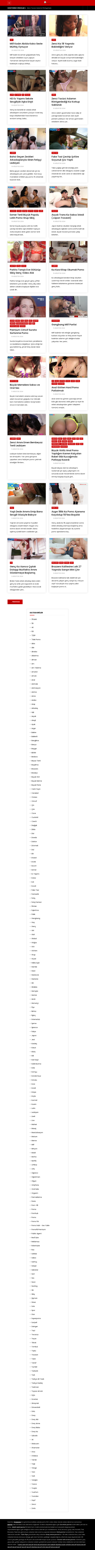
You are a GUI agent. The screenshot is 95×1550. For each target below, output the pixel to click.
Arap (33, 704)
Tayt (33, 1330)
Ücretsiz (35, 1399)
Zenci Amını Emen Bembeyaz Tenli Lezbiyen (26, 444)
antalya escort (71, 1544)
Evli (33, 882)
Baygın (34, 748)
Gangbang (55, 321)
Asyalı (34, 716)
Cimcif (17, 321)
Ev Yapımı (18, 95)
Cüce (34, 813)
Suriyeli (34, 1322)
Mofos (34, 1157)
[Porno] (47, 2)
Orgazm (35, 1193)
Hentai (34, 995)
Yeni (33, 1472)
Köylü (34, 1096)
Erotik (34, 862)
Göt (33, 946)
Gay (33, 922)
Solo (33, 1306)
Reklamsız (71, 444)
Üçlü (33, 1395)
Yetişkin (35, 1480)
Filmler (34, 906)
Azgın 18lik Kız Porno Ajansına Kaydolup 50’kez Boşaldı (68, 513)
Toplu (34, 1351)
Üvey (33, 1415)
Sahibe (34, 1254)
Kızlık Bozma (36, 1064)
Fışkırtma (35, 910)
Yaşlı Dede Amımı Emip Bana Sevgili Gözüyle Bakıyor (26, 513)
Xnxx (33, 1452)
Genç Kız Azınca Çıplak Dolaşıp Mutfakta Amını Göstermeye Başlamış (23, 569)
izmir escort (29, 1544)
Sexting (34, 1286)
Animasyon (36, 688)
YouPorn (61, 384)
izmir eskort (51, 1544)
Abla (33, 643)
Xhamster (64, 447)
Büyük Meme (14, 381)
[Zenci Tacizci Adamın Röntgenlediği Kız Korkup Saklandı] (68, 80)
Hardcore (35, 975)
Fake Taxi (54, 153)
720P (33, 635)
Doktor (34, 841)
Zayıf (33, 1500)
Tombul (35, 1347)
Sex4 (33, 1282)
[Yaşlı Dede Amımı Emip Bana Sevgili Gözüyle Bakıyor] (27, 494)
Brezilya (35, 773)
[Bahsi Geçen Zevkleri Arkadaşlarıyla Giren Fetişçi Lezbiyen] (27, 139)
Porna (64, 441)
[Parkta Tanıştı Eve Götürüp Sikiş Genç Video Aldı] (27, 252)
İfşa (33, 1007)
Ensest (34, 858)
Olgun (34, 1181)
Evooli (34, 886)
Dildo (33, 829)
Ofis (33, 1169)
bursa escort (81, 1544)
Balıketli (34, 736)
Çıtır (11, 95)
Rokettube (36, 1246)
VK (32, 1439)
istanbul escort (36, 1547)
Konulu (54, 441)
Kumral (34, 1100)
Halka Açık (36, 963)
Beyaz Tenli (36, 761)
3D (33, 623)
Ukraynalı (35, 1403)
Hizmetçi (35, 1003)
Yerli (33, 1476)
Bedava (35, 757)
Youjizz (27, 95)
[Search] (84, 3)
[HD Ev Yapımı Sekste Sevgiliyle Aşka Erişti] (27, 80)
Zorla (33, 1508)
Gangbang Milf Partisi (64, 324)
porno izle (21, 1544)
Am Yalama (36, 668)
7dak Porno (36, 639)
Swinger (35, 1326)
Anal (56, 381)
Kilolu (34, 1052)
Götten (30, 211)
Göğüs (34, 942)
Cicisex (34, 797)
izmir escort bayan (40, 1544)
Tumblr (34, 1367)
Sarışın (34, 1266)
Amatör (12, 266)
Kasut (34, 1047)
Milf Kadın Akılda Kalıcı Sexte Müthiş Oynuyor (26, 45)
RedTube (35, 1237)
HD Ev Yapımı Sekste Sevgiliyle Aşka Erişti (21, 100)
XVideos (54, 384)
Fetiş (26, 321)
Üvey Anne (36, 1423)
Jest (81, 439)
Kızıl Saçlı (35, 1060)
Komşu (34, 1072)
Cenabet (35, 793)
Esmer (34, 870)
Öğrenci (35, 1173)
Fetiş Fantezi (36, 902)
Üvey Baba (36, 1427)
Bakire (34, 732)
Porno (70, 441)
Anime (34, 692)
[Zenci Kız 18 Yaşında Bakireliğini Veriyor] (68, 25)
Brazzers (55, 563)
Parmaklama (37, 1197)
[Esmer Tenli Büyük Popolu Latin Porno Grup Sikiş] (27, 197)
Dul (22, 321)
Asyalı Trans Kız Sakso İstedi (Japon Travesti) (68, 216)
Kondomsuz (36, 1076)
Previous (15, 602)
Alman (34, 660)
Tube (34, 1359)
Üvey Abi (35, 1419)
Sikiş (33, 1294)
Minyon (12, 323)
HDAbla (34, 987)
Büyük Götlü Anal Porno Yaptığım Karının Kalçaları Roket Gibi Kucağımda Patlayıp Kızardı (66, 455)
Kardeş (34, 1043)
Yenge (34, 1468)
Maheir (35, 321)
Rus (33, 1250)
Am (33, 664)
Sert (77, 444)
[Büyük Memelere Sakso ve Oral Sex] (27, 367)
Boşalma (35, 765)
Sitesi (34, 1302)
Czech (19, 211)
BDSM (34, 753)
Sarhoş (34, 1262)
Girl (33, 930)
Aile (33, 647)
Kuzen (34, 1104)
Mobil (77, 381)
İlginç (34, 1015)
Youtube (35, 1496)
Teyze (34, 1338)
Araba (34, 700)
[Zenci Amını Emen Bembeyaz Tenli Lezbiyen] (27, 424)
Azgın (12, 321)
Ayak (33, 724)
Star (33, 1314)
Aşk (33, 712)
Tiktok (34, 1342)
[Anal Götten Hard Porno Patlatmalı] (68, 367)
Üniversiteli (55, 447)
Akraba (34, 651)
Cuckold (13, 211)
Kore (33, 1084)
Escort (34, 866)
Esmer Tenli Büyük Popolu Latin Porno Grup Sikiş (24, 216)
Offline (34, 1165)
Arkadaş (35, 708)
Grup (36, 211)
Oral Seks (35, 1189)
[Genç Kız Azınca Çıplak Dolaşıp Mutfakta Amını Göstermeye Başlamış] (27, 549)
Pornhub (35, 1213)
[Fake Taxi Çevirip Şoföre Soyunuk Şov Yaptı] (68, 139)
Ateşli (34, 720)
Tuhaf (34, 1363)
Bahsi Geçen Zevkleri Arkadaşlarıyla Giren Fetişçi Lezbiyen (39, 8)
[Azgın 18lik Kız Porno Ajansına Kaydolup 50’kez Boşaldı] (68, 494)
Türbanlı (35, 1371)
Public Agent (37, 1233)
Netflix (34, 1161)
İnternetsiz (36, 1019)
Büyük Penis (36, 785)
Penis (34, 1201)
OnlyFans (35, 1185)
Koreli (34, 1088)
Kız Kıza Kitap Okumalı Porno (68, 269)
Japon (34, 1035)
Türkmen (35, 1387)
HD (23, 95)
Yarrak (22, 326)
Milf (11, 40)
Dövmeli (35, 845)
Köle (30, 321)
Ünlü (33, 1411)
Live (33, 1120)
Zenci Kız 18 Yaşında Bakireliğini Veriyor (63, 45)
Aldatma (35, 656)
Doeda (34, 837)
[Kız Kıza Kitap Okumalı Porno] (68, 252)
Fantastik (35, 894)
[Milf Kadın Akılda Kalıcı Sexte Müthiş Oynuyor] (27, 25)
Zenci (53, 40)
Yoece (34, 1484)
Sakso (24, 266)
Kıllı (33, 1056)
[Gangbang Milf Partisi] (68, 307)
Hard (72, 381)
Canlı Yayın (36, 789)
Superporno (36, 1318)
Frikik (33, 914)
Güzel (68, 381)
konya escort (55, 1547)
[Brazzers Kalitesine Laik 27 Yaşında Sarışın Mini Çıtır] (68, 549)
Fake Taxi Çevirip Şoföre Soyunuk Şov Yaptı (65, 158)
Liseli (33, 1116)
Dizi (33, 833)
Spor (33, 1310)
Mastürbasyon (37, 1132)
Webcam (35, 1444)
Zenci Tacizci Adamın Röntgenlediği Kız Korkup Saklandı (66, 101)
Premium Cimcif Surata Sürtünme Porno (23, 331)
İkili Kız (34, 1011)
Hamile (34, 967)
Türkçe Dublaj (37, 1383)
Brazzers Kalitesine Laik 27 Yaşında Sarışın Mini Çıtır (66, 568)
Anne (34, 696)
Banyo (34, 744)
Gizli (74, 439)
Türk (33, 1375)
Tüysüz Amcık (14, 326)
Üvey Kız (35, 1431)
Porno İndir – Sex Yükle (40, 1225)
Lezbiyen (12, 153)
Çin (33, 805)
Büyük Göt (36, 777)
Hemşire (35, 991)
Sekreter (35, 1270)
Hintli (33, 999)
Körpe (34, 1092)
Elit (33, 854)
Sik (34, 323)
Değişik (25, 211)
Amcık (34, 676)
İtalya (34, 1031)
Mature (34, 1136)
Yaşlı (11, 508)
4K (53, 381)
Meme (34, 1140)
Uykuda (34, 1435)
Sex (30, 323)
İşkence (35, 1027)
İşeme (34, 1023)
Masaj (34, 1128)
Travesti (54, 211)
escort (10, 1547)
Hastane (35, 979)
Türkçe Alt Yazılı (38, 1379)
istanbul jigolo (60, 1544)
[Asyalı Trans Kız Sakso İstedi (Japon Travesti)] (68, 197)
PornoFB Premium (22, 323)
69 (11, 563)
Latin (41, 211)
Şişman (34, 1298)
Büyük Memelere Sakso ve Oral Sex (25, 386)
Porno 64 (35, 1221)
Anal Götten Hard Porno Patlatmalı (65, 389)
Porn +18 (55, 508)
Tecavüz (35, 1334)
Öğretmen (36, 1177)
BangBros (35, 740)
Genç (18, 266)
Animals (35, 684)
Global (34, 938)
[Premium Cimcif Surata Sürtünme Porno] (27, 307)
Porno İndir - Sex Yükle (59, 444)
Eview (34, 878)
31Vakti (34, 619)
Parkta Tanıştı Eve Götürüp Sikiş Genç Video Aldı (25, 271)
